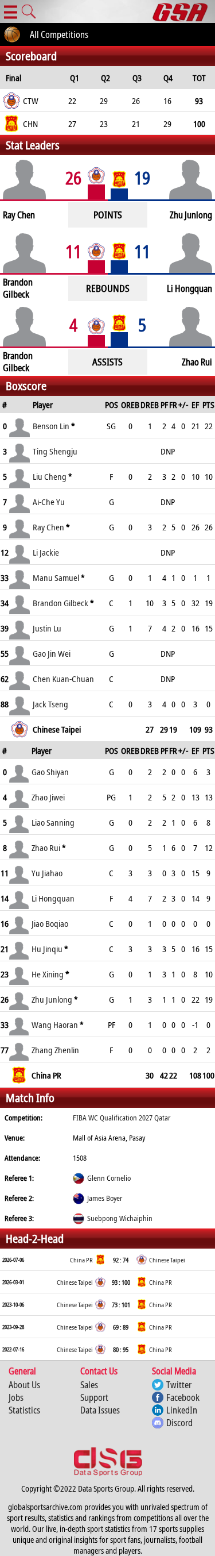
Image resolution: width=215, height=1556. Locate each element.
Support (94, 1397)
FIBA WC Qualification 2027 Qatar (121, 1117)
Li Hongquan (53, 898)
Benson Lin (51, 426)
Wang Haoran (55, 1024)
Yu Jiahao (47, 873)
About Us (24, 1384)
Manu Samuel (57, 577)
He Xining (48, 974)
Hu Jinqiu (47, 948)
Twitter (178, 1384)
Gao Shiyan (50, 771)
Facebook (183, 1397)
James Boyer (104, 1198)
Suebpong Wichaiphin (120, 1218)
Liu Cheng (50, 476)
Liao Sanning (53, 822)
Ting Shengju (55, 451)
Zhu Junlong (52, 999)
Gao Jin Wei (52, 653)
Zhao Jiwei (48, 797)
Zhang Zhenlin (55, 1050)
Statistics (24, 1410)
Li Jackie (46, 552)
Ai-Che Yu (49, 501)
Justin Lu (47, 628)
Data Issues (100, 1410)
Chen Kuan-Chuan (63, 678)
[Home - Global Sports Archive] (184, 11)
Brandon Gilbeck (60, 602)
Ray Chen (48, 527)
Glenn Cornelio (109, 1178)
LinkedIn (181, 1410)
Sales (89, 1384)
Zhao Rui (46, 847)
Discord (179, 1422)
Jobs (16, 1397)
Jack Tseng (50, 704)
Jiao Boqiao (50, 923)
